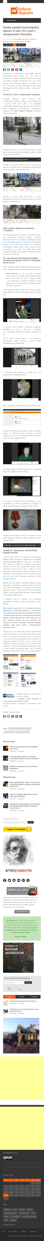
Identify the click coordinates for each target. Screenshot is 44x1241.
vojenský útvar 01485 (23, 732)
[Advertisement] (22, 1078)
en (21, 45)
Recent (22, 996)
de (7, 45)
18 (11, 1192)
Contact (23, 1231)
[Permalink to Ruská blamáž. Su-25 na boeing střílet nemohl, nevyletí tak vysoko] (5, 1011)
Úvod (3, 1231)
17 (6, 1192)
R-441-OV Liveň (9, 732)
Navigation (11, 20)
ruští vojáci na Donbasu (29, 1216)
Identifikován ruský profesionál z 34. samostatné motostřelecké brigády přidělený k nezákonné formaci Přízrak (25, 806)
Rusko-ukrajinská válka (23, 41)
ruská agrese (15, 1216)
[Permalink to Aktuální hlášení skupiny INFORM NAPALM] (5, 1003)
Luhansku (6, 90)
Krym (34, 1213)
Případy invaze (8, 41)
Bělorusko (8, 1209)
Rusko (7, 1216)
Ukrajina (13, 1220)
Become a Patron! (21, 936)
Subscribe (10, 989)
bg (24, 45)
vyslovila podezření (9, 578)
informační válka (24, 1213)
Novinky (33, 39)
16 (38, 1189)
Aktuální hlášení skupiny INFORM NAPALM (23, 1001)
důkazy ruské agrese (11, 1213)
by (11, 45)
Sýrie (6, 1220)
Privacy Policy (12, 1231)
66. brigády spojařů (14, 242)
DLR (15, 1209)
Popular (9, 996)
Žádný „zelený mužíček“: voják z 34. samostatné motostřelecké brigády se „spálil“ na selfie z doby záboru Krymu (25, 784)
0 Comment (17, 39)
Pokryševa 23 (24, 169)
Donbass (26, 39)
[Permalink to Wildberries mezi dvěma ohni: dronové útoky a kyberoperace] (5, 768)
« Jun (4, 1201)
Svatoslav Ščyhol (14, 712)
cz (14, 45)
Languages (33, 1231)
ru (4, 45)
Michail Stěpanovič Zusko (26, 559)
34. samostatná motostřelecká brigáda (19, 728)
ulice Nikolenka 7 (14, 201)
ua (17, 45)
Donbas (22, 1209)
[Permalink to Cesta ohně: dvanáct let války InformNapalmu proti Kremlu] (5, 748)
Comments (34, 996)
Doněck (30, 1209)
